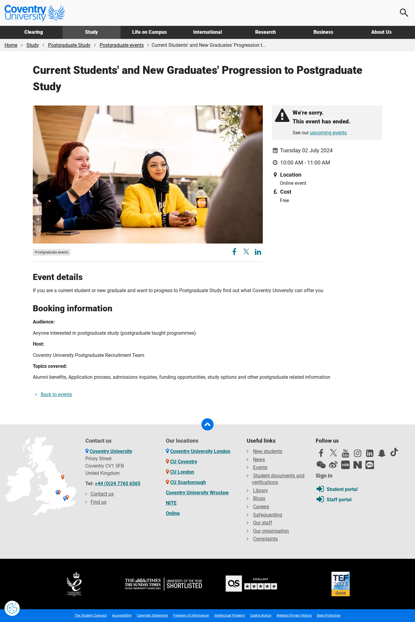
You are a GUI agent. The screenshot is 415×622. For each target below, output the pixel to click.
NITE (171, 503)
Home (11, 45)
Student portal (342, 489)
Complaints (265, 539)
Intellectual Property (229, 615)
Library (260, 490)
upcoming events (328, 133)
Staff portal (339, 500)
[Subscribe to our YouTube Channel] (345, 455)
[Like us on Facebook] (321, 455)
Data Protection (329, 615)
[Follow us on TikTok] (394, 452)
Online (173, 513)
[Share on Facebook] (235, 253)
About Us (381, 32)
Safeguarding (267, 515)
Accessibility (122, 615)
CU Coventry (183, 462)
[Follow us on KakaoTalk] (369, 465)
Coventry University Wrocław (197, 493)
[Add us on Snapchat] (381, 455)
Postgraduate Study (69, 45)
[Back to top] (207, 424)
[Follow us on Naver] (357, 465)
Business (323, 32)
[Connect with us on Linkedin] (369, 455)
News (259, 459)
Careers (261, 507)
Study (91, 32)
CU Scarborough (188, 482)
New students (267, 451)
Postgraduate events (122, 45)
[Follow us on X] (333, 452)
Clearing (33, 32)
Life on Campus (149, 32)
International (207, 32)
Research (265, 32)
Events (260, 467)
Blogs (259, 498)
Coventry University (111, 451)
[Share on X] (246, 251)
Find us (98, 502)
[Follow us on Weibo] (333, 465)
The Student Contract (90, 615)
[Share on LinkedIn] (258, 253)
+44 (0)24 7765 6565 (117, 483)
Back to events (56, 394)
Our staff (262, 523)
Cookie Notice (260, 615)
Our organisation (271, 531)
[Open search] (404, 13)
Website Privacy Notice (294, 615)
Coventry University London (200, 451)
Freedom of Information (191, 615)
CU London (182, 472)
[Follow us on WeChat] (321, 465)
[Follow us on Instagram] (357, 455)
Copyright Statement (152, 615)
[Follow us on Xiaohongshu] (345, 465)
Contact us (102, 494)
